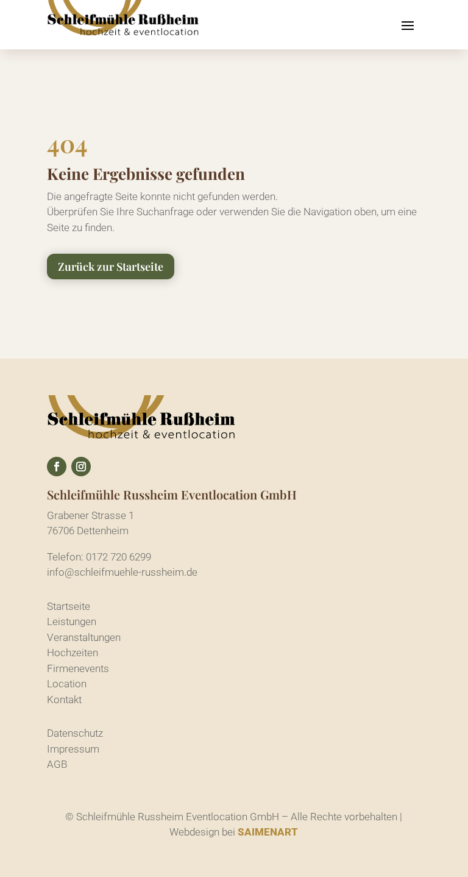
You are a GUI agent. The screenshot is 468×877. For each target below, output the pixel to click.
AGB (57, 764)
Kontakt (64, 699)
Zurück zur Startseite (110, 266)
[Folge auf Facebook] (56, 466)
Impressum (73, 749)
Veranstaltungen (84, 637)
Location (67, 684)
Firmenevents (78, 668)
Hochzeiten (72, 652)
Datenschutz (75, 733)
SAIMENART (268, 832)
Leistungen (71, 621)
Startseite (68, 606)
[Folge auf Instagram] (81, 466)
